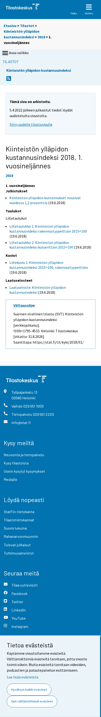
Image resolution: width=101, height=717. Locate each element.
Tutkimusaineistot (19, 553)
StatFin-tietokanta (19, 511)
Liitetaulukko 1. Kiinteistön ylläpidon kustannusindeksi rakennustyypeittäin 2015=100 (48, 229)
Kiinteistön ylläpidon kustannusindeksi (38, 70)
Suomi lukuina (15, 528)
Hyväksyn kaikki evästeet (29, 689)
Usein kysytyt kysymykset (24, 471)
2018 (41, 37)
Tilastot (27, 25)
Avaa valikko (19, 52)
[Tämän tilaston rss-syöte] (8, 80)
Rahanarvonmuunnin (21, 536)
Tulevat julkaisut (17, 545)
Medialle (10, 479)
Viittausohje (23, 305)
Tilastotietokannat (19, 520)
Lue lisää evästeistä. (23, 677)
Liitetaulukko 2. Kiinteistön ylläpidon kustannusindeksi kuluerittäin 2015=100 (41, 245)
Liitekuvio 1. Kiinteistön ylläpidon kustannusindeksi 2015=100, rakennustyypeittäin (48, 265)
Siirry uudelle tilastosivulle (31, 124)
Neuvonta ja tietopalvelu (24, 454)
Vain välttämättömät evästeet (32, 701)
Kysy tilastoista (16, 463)
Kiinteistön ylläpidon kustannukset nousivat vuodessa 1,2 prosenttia (45, 200)
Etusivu (10, 25)
